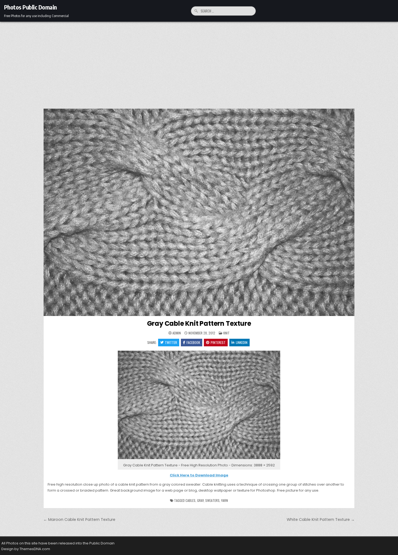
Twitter (171, 342)
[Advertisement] (199, 62)
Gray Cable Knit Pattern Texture (199, 323)
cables (190, 500)
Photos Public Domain (30, 7)
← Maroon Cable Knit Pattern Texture (79, 519)
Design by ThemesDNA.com (25, 548)
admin (176, 333)
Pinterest (218, 342)
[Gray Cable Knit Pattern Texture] (199, 459)
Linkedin (241, 342)
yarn (224, 500)
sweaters (212, 500)
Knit (226, 333)
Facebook (193, 342)
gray (200, 500)
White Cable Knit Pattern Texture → (321, 519)
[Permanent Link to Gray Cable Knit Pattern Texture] (199, 212)
